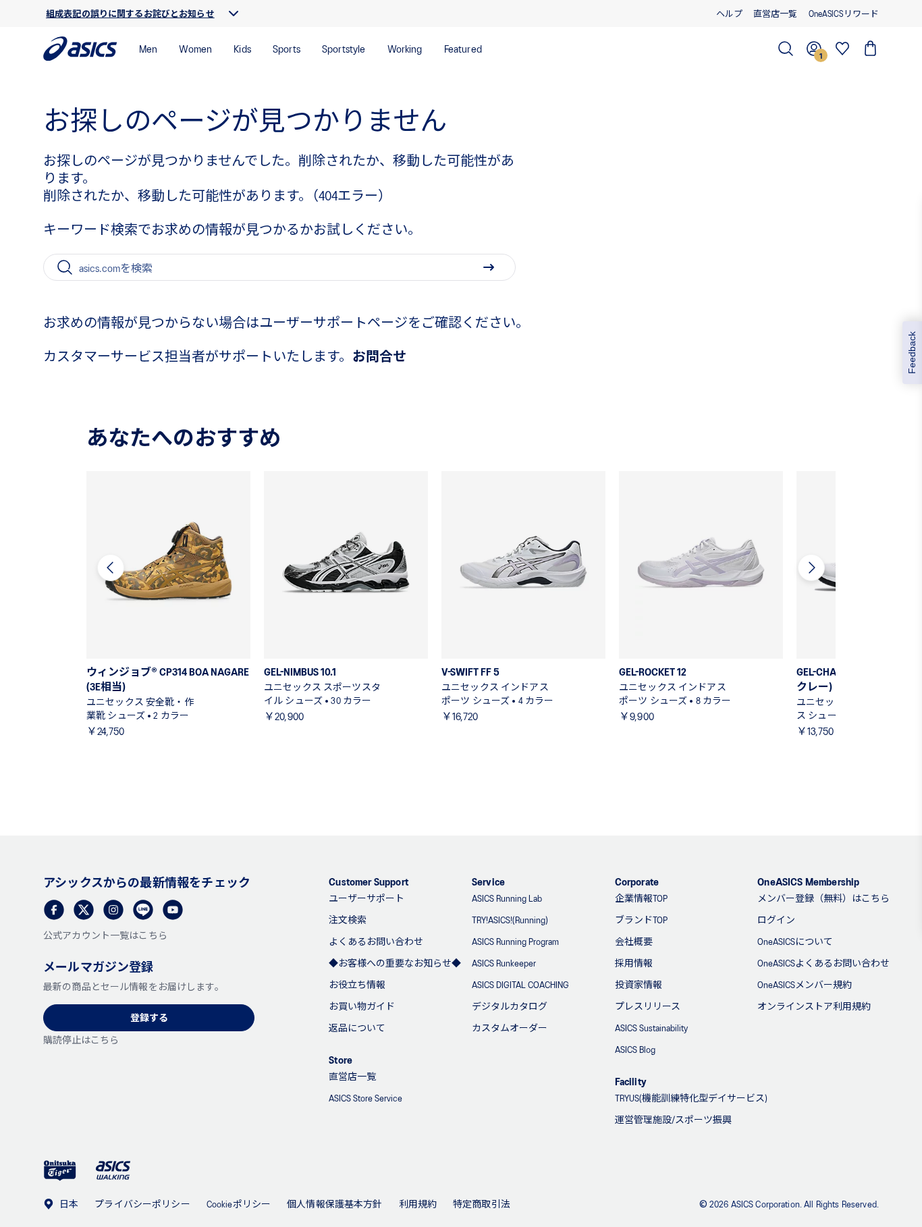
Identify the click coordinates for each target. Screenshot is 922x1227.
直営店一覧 (352, 1076)
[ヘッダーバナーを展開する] (233, 13)
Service (488, 881)
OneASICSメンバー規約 (804, 984)
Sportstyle (344, 48)
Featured (463, 48)
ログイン (776, 919)
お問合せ (379, 356)
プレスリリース (647, 1006)
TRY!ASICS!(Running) (510, 919)
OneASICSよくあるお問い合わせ (823, 963)
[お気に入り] (842, 48)
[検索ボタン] (488, 267)
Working (405, 48)
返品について (357, 1027)
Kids (242, 48)
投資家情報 (638, 984)
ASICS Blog (635, 1049)
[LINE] (143, 910)
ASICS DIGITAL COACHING (520, 984)
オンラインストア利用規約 (814, 1006)
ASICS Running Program (515, 941)
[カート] (870, 48)
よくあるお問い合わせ (376, 941)
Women (195, 48)
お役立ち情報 (357, 984)
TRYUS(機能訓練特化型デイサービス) (691, 1097)
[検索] (785, 48)
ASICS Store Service (365, 1097)
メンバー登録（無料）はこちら (823, 898)
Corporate (637, 881)
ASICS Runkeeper (504, 963)
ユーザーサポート (366, 898)
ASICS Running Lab (507, 898)
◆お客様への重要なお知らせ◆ (395, 963)
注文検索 (348, 919)
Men (148, 48)
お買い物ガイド (362, 1006)
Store (340, 1059)
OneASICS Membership (808, 881)
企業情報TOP (641, 898)
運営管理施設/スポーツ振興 (673, 1119)
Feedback (911, 352)
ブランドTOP (641, 919)
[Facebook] (54, 910)
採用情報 (634, 963)
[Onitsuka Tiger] (60, 1170)
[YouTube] (173, 910)
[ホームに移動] (80, 48)
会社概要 (634, 941)
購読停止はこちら (81, 1039)
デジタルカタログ (509, 1006)
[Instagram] (113, 910)
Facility (631, 1080)
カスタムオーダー (509, 1027)
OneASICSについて (795, 941)
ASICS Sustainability (651, 1027)
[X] (83, 910)
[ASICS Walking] (113, 1170)
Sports (286, 48)
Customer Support (368, 881)
